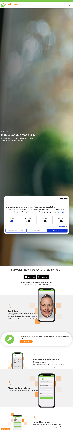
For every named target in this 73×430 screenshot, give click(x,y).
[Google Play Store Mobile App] (43, 277)
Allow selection (36, 230)
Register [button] (26, 341)
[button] (70, 5)
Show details (61, 226)
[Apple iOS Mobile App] (30, 277)
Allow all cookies (57, 230)
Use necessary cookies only (16, 230)
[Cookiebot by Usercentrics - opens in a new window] (61, 198)
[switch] (28, 221)
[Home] (10, 5)
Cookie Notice (61, 212)
